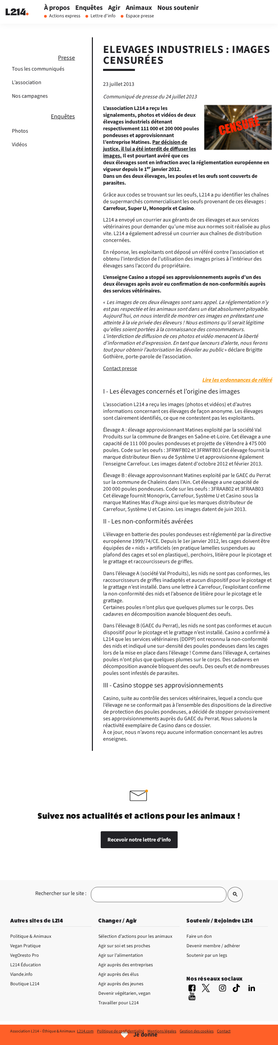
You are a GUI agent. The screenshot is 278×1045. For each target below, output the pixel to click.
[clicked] (235, 894)
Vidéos (19, 144)
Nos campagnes (30, 96)
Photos (20, 131)
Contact (224, 1031)
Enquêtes (63, 116)
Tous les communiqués (38, 69)
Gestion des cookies (197, 1031)
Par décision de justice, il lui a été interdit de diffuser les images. (149, 148)
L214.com (85, 1031)
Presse (66, 58)
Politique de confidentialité (120, 1031)
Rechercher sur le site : (60, 893)
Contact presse (120, 368)
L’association (26, 82)
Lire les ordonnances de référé (237, 380)
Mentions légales (161, 1031)
